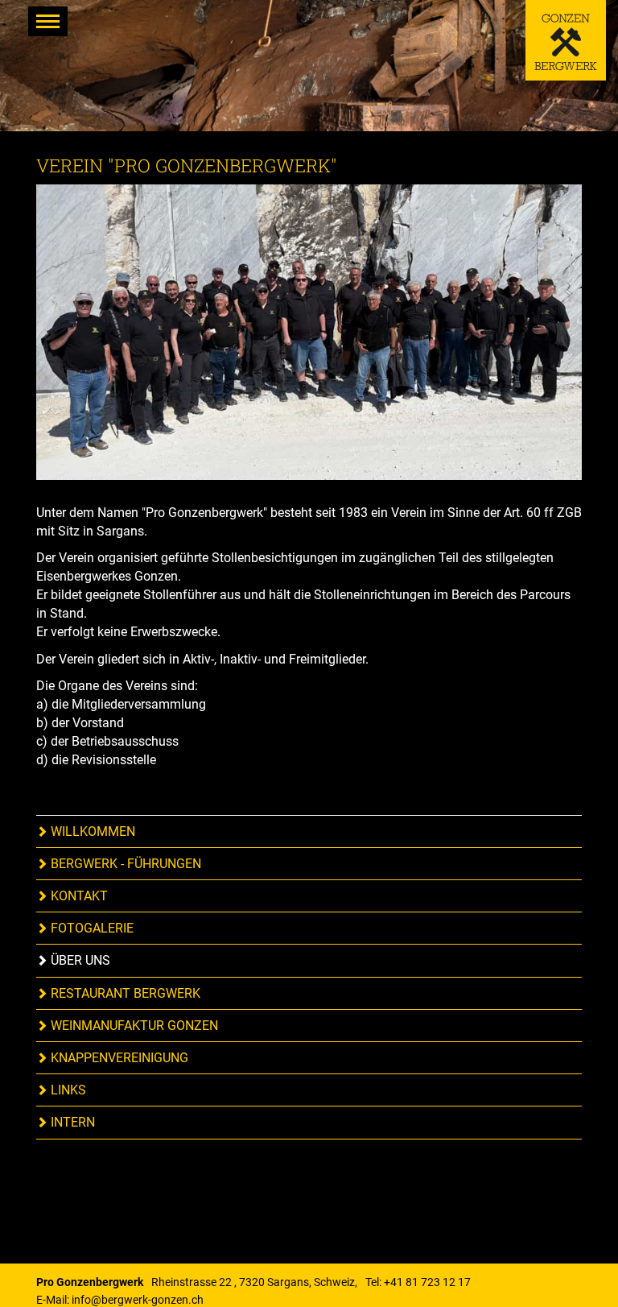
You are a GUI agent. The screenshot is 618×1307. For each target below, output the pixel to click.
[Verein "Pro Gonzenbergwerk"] (309, 343)
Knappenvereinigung (117, 1057)
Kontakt (77, 896)
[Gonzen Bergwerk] (565, 40)
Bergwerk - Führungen (124, 863)
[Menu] (48, 21)
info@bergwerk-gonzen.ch (138, 1299)
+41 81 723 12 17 (427, 1282)
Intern (71, 1122)
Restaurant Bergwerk (123, 993)
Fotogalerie (90, 928)
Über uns (78, 960)
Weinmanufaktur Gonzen (132, 1025)
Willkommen (91, 831)
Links (66, 1090)
